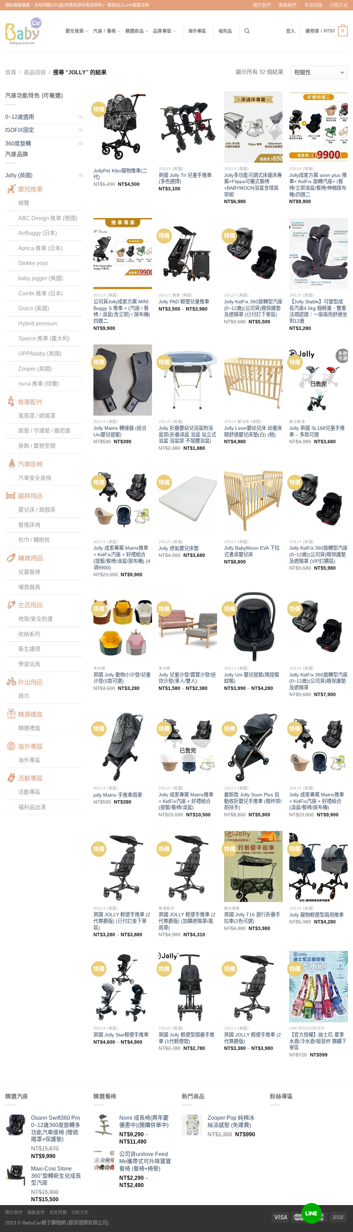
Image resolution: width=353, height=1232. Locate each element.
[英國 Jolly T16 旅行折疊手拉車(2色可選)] (253, 866)
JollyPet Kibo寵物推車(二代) (120, 174)
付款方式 (339, 5)
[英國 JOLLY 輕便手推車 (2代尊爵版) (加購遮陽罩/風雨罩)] (188, 866)
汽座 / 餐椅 (104, 31)
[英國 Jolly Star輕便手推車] (122, 986)
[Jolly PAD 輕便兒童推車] (188, 253)
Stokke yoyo (33, 263)
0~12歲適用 (19, 117)
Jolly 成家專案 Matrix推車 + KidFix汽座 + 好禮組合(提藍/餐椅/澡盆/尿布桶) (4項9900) (121, 557)
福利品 (225, 31)
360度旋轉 (18, 143)
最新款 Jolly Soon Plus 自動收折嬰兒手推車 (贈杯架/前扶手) (253, 801)
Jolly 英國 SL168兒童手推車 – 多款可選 (317, 431)
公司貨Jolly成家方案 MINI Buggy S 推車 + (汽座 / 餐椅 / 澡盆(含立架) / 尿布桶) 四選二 (121, 311)
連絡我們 (287, 5)
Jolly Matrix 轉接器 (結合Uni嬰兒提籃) (120, 431)
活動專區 (29, 792)
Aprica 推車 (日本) (40, 248)
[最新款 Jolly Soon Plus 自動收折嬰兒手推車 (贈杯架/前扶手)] (253, 746)
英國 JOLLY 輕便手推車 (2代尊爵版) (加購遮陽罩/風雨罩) (187, 921)
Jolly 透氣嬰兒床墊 (179, 548)
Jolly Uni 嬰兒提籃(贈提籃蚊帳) (251, 678)
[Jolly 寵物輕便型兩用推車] (318, 866)
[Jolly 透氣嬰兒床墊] (188, 500)
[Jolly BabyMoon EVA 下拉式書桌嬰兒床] (253, 500)
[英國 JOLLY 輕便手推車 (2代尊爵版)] (253, 986)
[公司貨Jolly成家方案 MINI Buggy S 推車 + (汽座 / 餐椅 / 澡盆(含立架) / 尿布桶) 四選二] (122, 253)
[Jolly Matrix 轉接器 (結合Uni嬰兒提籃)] (122, 380)
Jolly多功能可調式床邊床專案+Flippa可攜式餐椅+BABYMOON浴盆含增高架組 (253, 184)
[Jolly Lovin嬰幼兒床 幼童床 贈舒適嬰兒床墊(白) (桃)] (253, 380)
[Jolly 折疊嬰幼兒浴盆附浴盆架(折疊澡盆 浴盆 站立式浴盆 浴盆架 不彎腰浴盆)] (188, 380)
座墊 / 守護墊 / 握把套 (44, 431)
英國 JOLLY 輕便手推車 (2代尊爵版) (252, 1038)
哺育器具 (29, 587)
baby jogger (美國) (40, 278)
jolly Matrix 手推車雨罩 (117, 795)
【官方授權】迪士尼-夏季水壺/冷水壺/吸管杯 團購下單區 (317, 1041)
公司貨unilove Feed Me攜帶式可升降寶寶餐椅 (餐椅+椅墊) (145, 1161)
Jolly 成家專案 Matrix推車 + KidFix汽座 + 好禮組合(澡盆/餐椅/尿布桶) (316, 801)
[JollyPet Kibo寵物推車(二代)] (122, 126)
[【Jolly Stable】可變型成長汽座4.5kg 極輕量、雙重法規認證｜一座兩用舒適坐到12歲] (318, 253)
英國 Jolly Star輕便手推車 (121, 1034)
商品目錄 (35, 72)
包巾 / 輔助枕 (34, 540)
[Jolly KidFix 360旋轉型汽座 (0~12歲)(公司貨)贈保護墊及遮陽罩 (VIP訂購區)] (318, 500)
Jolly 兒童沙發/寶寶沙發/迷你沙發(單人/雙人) (187, 678)
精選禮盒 (29, 728)
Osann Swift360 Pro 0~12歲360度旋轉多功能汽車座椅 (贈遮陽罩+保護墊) (55, 1128)
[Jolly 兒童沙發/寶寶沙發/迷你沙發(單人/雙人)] (188, 626)
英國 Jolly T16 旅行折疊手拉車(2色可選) (252, 918)
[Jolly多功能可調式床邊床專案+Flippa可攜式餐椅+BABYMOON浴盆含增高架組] (253, 126)
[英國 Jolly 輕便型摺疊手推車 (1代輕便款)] (188, 986)
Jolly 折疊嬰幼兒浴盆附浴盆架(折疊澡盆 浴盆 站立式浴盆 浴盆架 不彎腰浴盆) (187, 434)
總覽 (23, 203)
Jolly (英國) (18, 175)
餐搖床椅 (29, 525)
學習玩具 (29, 664)
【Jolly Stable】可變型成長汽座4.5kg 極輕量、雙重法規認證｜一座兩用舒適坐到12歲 (318, 311)
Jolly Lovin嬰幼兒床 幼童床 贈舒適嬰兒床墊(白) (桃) (253, 431)
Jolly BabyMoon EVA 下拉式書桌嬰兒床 (252, 551)
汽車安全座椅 (34, 478)
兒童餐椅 (29, 572)
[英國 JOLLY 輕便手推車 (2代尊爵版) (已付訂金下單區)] (122, 866)
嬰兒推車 (74, 31)
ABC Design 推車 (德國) (47, 218)
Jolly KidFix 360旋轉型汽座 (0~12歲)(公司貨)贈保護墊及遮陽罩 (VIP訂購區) (318, 554)
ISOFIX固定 (19, 130)
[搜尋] (247, 31)
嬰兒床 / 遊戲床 (37, 510)
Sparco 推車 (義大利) (44, 338)
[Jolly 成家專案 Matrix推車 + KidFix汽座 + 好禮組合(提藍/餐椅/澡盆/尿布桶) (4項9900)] (122, 500)
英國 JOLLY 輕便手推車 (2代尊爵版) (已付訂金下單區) (121, 921)
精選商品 (134, 31)
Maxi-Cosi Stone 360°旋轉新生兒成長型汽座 (56, 1176)
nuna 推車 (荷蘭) (38, 384)
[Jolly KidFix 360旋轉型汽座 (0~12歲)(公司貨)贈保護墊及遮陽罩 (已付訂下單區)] (253, 253)
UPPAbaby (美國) (39, 354)
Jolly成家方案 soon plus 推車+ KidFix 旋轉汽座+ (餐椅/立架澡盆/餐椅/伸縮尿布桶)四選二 (318, 184)
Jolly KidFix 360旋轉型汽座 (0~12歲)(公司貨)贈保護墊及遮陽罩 (318, 681)
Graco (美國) (33, 308)
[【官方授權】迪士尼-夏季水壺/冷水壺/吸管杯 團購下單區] (318, 986)
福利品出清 (32, 807)
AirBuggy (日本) (37, 233)
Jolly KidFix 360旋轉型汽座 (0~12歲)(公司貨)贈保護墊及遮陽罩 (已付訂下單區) (253, 308)
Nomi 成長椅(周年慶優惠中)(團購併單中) (144, 1121)
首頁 (10, 72)
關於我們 (262, 5)
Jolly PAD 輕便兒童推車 (184, 301)
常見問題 (313, 5)
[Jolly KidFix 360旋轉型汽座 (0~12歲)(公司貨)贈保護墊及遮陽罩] (318, 626)
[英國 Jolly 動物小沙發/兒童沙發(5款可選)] (122, 626)
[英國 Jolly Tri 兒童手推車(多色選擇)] (188, 126)
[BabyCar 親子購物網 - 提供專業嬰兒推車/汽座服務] (30, 31)
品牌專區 (162, 31)
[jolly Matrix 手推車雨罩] (122, 746)
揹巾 (23, 696)
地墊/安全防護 (35, 619)
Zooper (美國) (35, 369)
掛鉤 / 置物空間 (37, 446)
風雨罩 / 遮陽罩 (37, 416)
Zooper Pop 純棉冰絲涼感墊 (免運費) (231, 1121)
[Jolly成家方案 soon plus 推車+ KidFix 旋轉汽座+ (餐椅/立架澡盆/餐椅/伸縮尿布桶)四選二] (318, 126)
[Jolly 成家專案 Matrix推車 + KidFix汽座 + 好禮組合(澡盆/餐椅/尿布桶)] (318, 746)
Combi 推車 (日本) (40, 293)
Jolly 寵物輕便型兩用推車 (316, 915)
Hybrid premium (37, 323)
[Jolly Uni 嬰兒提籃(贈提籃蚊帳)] (253, 626)
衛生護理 (29, 649)
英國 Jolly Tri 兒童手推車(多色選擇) (185, 178)
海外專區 (197, 31)
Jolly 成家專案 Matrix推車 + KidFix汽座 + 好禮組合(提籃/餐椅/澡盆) (186, 801)
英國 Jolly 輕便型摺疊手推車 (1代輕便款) (186, 1038)
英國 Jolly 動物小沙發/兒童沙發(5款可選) (122, 678)
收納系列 (29, 634)
